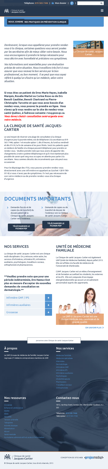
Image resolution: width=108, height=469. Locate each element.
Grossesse (8, 405)
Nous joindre (15, 22)
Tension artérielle (11, 420)
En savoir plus (94, 328)
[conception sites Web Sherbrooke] (94, 457)
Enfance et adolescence (13, 408)
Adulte (6, 411)
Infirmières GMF (62, 367)
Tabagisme (8, 423)
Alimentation (9, 428)
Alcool (6, 431)
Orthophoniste (62, 388)
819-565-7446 (41, 3)
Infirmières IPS (61, 370)
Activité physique (11, 425)
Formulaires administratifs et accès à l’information (24, 437)
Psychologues (61, 376)
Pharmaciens (61, 382)
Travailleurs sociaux (64, 385)
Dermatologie (61, 364)
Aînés (6, 414)
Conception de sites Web (72, 457)
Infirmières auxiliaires (64, 373)
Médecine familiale (63, 355)
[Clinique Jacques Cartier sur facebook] (72, 3)
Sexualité (7, 417)
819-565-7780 (72, 416)
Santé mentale (10, 434)
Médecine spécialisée (64, 358)
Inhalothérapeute (63, 379)
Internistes (60, 361)
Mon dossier (60, 3)
